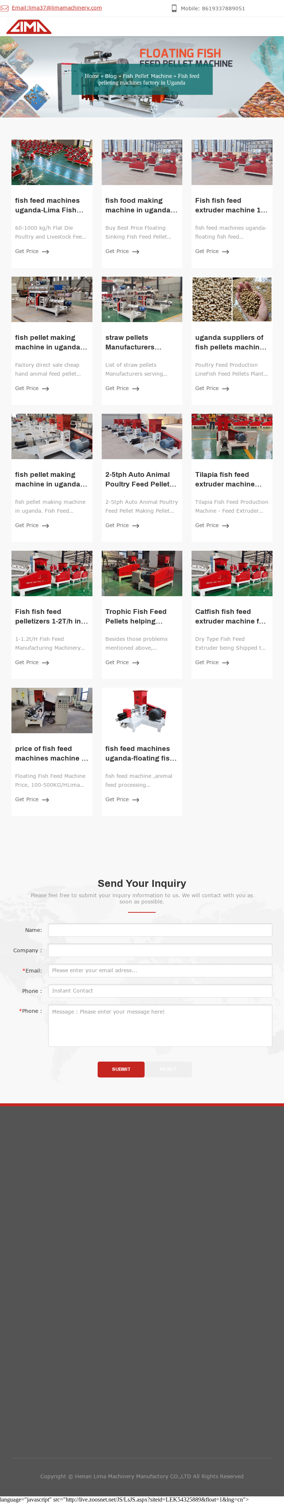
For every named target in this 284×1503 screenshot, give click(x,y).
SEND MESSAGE (41, 1470)
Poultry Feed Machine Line (52, 1307)
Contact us (181, 1167)
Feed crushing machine (48, 1192)
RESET (168, 1069)
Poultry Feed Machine (45, 1254)
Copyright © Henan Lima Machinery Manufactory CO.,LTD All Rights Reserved (142, 1476)
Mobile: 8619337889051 (192, 1193)
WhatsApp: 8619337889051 (197, 1226)
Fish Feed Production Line (51, 1239)
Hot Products (46, 1167)
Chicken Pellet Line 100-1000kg (59, 1338)
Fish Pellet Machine (147, 76)
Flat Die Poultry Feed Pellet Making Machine (74, 1270)
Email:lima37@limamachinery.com (205, 1210)
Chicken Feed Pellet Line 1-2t (56, 1323)
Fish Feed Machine (41, 1223)
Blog (111, 76)
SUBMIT (121, 1069)
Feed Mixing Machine (45, 1208)
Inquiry (29, 1382)
